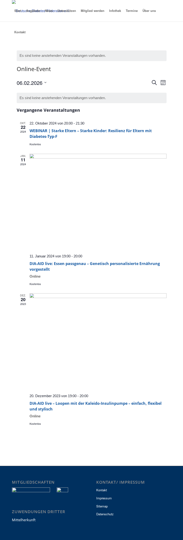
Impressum (104, 498)
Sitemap (102, 506)
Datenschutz (105, 514)
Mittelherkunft (24, 519)
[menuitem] (18, 10)
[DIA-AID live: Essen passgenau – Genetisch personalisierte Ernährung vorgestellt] (98, 202)
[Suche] (31, 32)
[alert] (92, 55)
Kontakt (101, 490)
